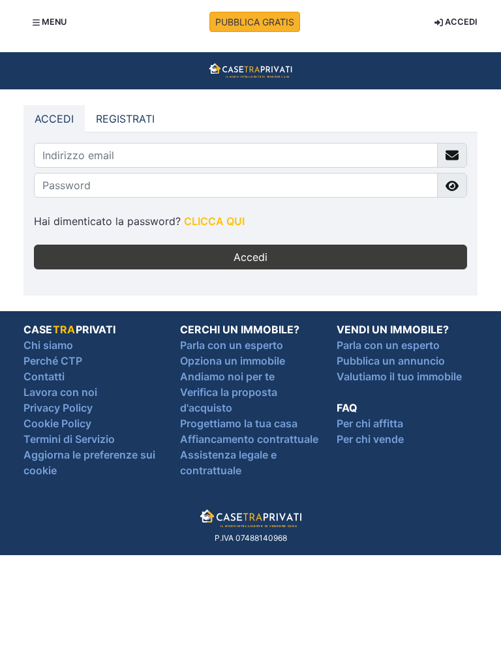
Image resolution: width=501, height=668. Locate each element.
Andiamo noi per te (227, 376)
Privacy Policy (58, 407)
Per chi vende (370, 439)
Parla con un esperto (231, 345)
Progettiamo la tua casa (238, 423)
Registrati (125, 118)
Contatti (44, 376)
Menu (53, 22)
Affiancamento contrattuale (249, 439)
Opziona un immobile (232, 360)
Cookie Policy (57, 423)
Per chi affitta (370, 423)
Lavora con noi (60, 392)
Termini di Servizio (69, 439)
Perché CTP (52, 360)
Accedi (460, 22)
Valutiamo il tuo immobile (399, 376)
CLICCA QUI (214, 221)
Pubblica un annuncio (391, 360)
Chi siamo (48, 345)
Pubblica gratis (254, 21)
